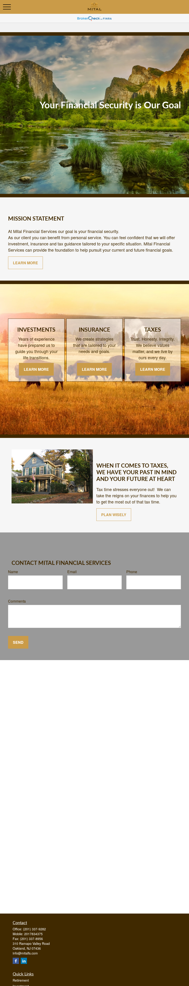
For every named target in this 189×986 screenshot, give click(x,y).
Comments (17, 601)
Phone (131, 571)
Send (18, 642)
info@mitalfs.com (25, 953)
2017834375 (33, 933)
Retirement (21, 980)
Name (13, 571)
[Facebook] (16, 961)
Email (72, 571)
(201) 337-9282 (34, 929)
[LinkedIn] (24, 961)
